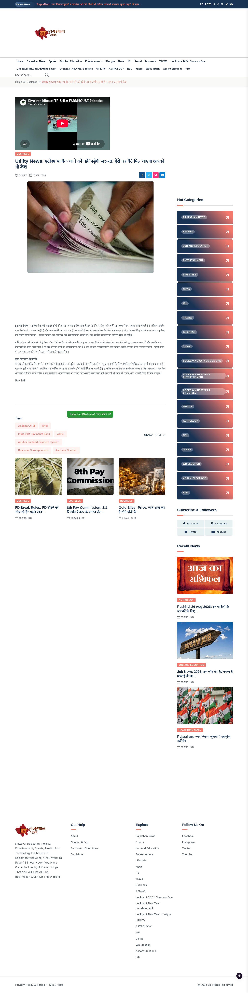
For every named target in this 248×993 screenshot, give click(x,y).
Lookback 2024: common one (188, 61)
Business (150, 61)
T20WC (163, 61)
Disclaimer (77, 854)
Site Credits (56, 984)
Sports (52, 61)
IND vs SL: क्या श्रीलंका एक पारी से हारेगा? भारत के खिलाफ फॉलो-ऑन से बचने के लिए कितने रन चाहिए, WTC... (93, 4)
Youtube (187, 854)
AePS (60, 433)
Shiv (24, 175)
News (121, 61)
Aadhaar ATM (26, 425)
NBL (129, 68)
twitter (193, 531)
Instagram (188, 842)
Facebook (188, 836)
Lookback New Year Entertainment (36, 68)
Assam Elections (172, 68)
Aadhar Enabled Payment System (38, 442)
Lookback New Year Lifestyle (76, 68)
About (74, 836)
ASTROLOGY (116, 68)
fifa (188, 68)
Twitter (186, 848)
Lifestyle (110, 61)
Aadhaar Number (66, 450)
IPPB (45, 425)
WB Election (153, 68)
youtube (221, 531)
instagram (221, 523)
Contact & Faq (79, 842)
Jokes (138, 68)
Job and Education (71, 61)
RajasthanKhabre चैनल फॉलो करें (90, 414)
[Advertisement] (161, 33)
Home (20, 61)
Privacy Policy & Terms (30, 984)
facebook (192, 523)
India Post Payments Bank (34, 433)
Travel (138, 61)
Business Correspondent (33, 450)
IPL (129, 61)
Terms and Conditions (84, 848)
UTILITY (100, 68)
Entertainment (93, 61)
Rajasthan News (36, 61)
